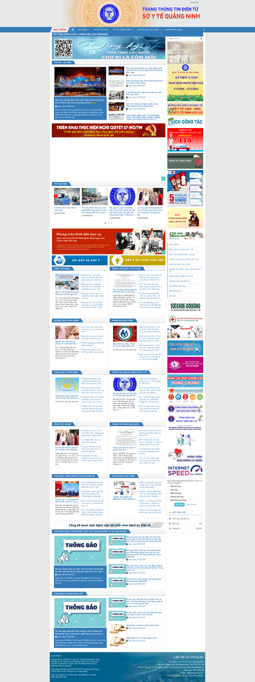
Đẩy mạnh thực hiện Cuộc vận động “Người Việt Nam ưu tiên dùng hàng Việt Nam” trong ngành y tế (144, 568)
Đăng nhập (194, 2)
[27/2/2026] (185, 71)
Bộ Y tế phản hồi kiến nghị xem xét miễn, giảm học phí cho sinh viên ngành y (150, 390)
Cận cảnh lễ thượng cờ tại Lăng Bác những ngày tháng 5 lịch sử (92, 295)
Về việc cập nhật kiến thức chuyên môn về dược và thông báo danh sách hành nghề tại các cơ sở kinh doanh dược (78, 633)
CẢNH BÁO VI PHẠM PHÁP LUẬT (68, 594)
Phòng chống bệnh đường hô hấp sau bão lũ (93, 344)
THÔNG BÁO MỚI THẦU (122, 320)
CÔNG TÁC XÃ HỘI (62, 424)
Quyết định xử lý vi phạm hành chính (141, 638)
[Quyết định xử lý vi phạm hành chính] (117, 641)
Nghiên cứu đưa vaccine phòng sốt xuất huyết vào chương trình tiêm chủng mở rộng (65, 343)
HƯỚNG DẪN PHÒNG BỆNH (66, 320)
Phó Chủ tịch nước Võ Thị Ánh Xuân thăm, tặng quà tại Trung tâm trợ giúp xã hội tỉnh (93, 433)
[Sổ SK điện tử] (185, 188)
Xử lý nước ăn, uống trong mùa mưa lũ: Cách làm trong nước (93, 329)
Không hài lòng (177, 497)
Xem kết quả (191, 504)
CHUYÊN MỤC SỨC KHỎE (123, 476)
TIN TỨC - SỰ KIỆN (62, 62)
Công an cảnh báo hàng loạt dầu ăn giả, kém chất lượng (150, 511)
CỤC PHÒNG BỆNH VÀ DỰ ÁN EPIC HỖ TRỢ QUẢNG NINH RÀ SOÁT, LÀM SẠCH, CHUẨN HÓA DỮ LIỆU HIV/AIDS (92, 485)
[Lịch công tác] (185, 122)
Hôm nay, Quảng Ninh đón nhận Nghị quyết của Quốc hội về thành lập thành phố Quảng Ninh (144, 70)
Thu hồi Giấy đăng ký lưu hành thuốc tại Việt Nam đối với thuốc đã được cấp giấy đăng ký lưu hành (150, 305)
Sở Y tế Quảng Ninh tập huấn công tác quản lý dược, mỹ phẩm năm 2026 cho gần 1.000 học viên (150, 286)
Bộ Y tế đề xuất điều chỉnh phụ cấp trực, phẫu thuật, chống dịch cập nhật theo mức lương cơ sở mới (149, 399)
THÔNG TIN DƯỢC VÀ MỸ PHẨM (126, 269)
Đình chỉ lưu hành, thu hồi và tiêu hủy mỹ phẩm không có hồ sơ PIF (150, 433)
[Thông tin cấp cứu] (185, 140)
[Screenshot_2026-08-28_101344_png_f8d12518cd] (143, 178)
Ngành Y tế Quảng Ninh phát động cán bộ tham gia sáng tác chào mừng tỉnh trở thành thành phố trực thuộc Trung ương (67, 293)
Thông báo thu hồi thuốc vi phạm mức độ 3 (124, 449)
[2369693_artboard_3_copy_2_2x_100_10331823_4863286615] (155, 178)
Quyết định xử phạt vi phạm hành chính (142, 625)
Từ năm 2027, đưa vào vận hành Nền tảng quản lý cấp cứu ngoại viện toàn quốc (66, 210)
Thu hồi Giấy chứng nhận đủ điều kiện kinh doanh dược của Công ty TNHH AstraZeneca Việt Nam (125, 291)
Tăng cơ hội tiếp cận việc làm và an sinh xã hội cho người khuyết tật (91, 449)
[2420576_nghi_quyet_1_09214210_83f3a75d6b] (151, 178)
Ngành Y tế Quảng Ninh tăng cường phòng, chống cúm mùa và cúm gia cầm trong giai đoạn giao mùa (150, 503)
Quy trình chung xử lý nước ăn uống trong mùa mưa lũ (92, 337)
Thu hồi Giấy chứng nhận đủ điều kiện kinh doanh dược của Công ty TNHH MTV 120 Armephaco (150, 277)
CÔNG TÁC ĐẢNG (62, 269)
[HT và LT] (185, 365)
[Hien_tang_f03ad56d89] (155, 56)
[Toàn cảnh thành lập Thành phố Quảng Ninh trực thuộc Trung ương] (116, 83)
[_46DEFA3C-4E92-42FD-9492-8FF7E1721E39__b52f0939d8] (159, 251)
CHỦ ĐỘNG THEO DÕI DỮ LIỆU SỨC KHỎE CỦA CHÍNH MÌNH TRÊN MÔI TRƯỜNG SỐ (92, 494)
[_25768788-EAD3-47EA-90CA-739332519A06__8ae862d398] (151, 251)
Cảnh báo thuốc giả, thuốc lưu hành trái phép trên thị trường (149, 451)
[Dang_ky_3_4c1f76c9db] (159, 56)
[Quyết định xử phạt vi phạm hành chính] (117, 628)
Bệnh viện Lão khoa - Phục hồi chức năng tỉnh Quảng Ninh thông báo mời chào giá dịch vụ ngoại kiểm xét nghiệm (150, 347)
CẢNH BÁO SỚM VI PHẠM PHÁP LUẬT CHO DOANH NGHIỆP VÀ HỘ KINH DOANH (90, 531)
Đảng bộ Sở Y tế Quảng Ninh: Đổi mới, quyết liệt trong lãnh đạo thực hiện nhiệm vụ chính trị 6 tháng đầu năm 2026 (92, 286)
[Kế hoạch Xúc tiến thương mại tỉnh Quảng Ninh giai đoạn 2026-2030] (117, 582)
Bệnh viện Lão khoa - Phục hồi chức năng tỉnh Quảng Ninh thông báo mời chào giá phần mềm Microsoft (150, 338)
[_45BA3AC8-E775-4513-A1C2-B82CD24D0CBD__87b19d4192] (155, 251)
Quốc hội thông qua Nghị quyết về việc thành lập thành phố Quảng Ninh (142, 105)
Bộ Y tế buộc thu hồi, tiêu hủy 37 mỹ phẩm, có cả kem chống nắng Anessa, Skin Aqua (150, 442)
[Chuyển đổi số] (185, 348)
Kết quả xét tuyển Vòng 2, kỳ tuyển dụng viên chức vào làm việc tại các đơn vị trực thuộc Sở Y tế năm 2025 (93, 390)
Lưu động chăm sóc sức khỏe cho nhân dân (91, 441)
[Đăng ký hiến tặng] (185, 161)
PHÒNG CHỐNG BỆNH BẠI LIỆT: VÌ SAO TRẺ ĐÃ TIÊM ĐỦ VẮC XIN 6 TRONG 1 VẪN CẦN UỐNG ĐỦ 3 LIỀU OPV (150, 494)
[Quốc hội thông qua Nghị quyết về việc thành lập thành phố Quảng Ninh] (116, 107)
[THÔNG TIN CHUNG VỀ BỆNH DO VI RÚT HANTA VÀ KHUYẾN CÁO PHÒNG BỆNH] (125, 488)
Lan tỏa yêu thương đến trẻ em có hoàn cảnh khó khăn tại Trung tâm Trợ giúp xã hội (122, 211)
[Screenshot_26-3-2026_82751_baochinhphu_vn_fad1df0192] (147, 178)
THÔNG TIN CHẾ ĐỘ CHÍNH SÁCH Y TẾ (129, 372)
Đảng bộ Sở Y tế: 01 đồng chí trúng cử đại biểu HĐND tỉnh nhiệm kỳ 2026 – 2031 (92, 305)
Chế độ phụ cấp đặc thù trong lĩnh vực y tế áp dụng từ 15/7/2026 (149, 381)
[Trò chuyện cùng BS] (185, 332)
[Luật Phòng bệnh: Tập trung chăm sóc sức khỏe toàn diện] (116, 95)
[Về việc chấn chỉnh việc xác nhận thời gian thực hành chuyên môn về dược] (117, 616)
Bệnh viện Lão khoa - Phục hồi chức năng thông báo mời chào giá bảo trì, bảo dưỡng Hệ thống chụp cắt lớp (124, 345)
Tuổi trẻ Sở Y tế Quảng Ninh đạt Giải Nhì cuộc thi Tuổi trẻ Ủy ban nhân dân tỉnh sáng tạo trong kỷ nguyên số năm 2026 (67, 501)
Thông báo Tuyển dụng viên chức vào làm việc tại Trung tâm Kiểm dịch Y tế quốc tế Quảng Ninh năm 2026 (66, 397)
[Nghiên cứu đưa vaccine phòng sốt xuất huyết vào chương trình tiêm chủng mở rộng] (67, 332)
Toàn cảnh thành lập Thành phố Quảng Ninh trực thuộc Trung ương (144, 82)
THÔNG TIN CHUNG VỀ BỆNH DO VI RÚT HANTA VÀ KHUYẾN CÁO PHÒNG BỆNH (125, 498)
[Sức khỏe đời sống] (185, 307)
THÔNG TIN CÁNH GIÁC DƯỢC (125, 424)
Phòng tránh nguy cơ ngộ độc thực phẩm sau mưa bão (93, 351)
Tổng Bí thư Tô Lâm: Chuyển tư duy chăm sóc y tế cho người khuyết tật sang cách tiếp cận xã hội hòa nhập (93, 458)
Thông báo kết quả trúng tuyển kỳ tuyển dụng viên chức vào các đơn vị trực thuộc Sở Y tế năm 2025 (91, 381)
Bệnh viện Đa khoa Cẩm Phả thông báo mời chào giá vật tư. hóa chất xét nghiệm (150, 356)
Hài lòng (174, 490)
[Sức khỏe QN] (185, 235)
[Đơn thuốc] (185, 435)
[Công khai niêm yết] (185, 419)
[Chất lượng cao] (185, 381)
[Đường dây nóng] (185, 109)
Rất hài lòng (176, 486)
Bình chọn (179, 505)
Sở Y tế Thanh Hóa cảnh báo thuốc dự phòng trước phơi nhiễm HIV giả (149, 460)
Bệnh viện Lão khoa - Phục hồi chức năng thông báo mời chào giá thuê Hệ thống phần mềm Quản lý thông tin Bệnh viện (150, 329)
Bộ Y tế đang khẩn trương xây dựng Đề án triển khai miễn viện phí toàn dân (149, 408)
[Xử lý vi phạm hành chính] (185, 218)
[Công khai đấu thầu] (185, 409)
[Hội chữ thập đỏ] (185, 319)
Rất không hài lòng (178, 500)
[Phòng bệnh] (185, 455)
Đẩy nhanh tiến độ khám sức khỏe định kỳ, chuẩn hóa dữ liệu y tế (93, 503)
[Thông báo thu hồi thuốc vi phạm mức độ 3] (125, 437)
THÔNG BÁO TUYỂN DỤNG (66, 372)
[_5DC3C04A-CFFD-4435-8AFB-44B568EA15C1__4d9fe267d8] (159, 178)
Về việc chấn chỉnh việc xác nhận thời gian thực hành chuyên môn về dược (144, 614)
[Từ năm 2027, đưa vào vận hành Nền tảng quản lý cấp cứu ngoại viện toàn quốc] (67, 196)
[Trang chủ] (127, 13)
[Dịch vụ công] (185, 396)
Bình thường (176, 493)
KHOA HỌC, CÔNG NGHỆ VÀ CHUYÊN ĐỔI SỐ (74, 476)
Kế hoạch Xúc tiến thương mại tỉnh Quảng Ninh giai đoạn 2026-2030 (143, 580)
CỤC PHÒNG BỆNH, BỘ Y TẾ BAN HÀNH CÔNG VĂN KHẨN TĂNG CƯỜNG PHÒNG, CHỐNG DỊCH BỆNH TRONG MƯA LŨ (143, 117)
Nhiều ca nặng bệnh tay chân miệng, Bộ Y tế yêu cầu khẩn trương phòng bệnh (150, 484)
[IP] (185, 470)
